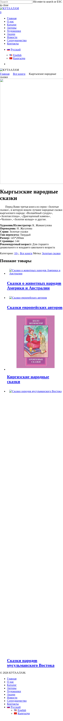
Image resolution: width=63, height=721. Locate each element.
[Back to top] (1, 719)
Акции (11, 694)
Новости (12, 697)
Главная (4, 73)
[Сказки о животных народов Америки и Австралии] (35, 273)
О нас (10, 681)
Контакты (13, 703)
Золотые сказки (51, 253)
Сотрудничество (17, 700)
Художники (14, 691)
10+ (16, 253)
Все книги (19, 73)
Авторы (11, 688)
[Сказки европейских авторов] (28, 297)
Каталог (12, 684)
